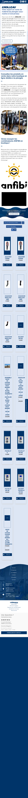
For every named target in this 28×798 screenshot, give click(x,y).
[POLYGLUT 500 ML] (7, 478)
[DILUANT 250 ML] (20, 325)
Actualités (13, 577)
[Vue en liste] (15, 229)
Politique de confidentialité (14, 607)
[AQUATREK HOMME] (20, 246)
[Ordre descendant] (23, 222)
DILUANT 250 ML (21, 337)
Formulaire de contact (14, 632)
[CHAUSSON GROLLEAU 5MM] (7, 325)
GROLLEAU (14, 604)
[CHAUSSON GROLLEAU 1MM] (7, 284)
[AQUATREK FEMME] (7, 246)
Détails (8, 264)
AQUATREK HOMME (21, 257)
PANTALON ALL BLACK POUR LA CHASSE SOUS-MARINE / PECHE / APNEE (21, 386)
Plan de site (14, 610)
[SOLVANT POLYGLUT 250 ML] (20, 478)
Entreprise (13, 570)
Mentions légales (14, 605)
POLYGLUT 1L (8, 451)
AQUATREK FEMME (8, 257)
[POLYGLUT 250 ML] (20, 440)
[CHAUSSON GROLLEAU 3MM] (20, 284)
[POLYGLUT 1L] (7, 440)
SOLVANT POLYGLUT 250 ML (21, 490)
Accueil (14, 567)
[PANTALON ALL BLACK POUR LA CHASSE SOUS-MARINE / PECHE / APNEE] (20, 366)
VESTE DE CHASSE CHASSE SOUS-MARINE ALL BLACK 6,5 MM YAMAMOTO (8, 537)
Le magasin (14, 572)
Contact (14, 579)
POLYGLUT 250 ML (21, 451)
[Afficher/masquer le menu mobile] (25, 1)
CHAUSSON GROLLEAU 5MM (8, 338)
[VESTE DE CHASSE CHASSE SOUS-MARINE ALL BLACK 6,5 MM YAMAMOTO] (7, 518)
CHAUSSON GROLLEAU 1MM (8, 297)
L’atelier (14, 574)
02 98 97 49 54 (9, 585)
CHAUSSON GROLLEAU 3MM (21, 297)
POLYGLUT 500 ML (8, 489)
